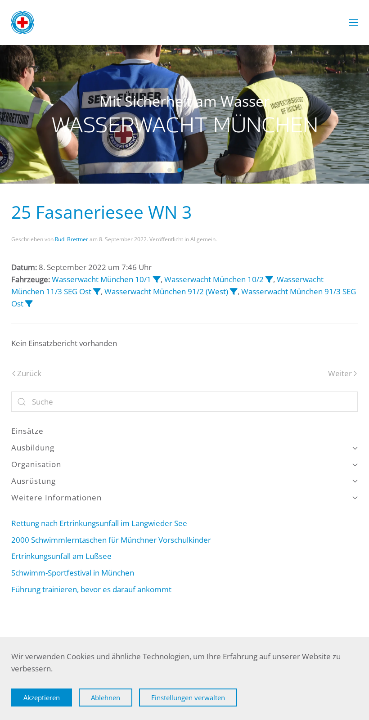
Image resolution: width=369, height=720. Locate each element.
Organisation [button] (36, 464)
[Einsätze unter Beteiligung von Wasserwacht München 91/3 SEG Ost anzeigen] (29, 303)
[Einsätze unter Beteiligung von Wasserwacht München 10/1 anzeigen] (157, 279)
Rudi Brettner (71, 239)
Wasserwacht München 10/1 (101, 279)
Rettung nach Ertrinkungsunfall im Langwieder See (99, 523)
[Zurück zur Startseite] (22, 22)
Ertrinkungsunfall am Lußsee (61, 556)
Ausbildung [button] (32, 447)
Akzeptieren (41, 697)
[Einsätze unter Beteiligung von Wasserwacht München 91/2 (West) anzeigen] (234, 291)
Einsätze (27, 431)
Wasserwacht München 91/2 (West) (166, 291)
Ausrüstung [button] (33, 481)
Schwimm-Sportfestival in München (76, 572)
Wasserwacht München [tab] (169, 170)
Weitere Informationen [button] (56, 497)
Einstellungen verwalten (188, 697)
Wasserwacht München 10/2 (214, 279)
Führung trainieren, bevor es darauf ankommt (91, 589)
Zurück (29, 373)
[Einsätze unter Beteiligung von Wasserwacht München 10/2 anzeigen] (269, 279)
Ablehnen (105, 697)
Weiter (340, 373)
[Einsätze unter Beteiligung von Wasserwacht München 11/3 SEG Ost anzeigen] (97, 291)
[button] (353, 22)
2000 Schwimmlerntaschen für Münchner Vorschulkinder (111, 540)
